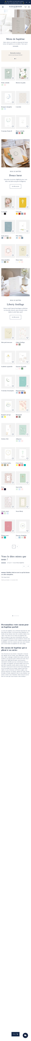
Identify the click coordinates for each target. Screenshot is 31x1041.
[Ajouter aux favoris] (13, 78)
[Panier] (28, 6)
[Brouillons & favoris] (25, 6)
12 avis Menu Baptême (18, 562)
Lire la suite (15, 46)
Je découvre (15, 186)
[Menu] (2, 6)
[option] (2, 85)
